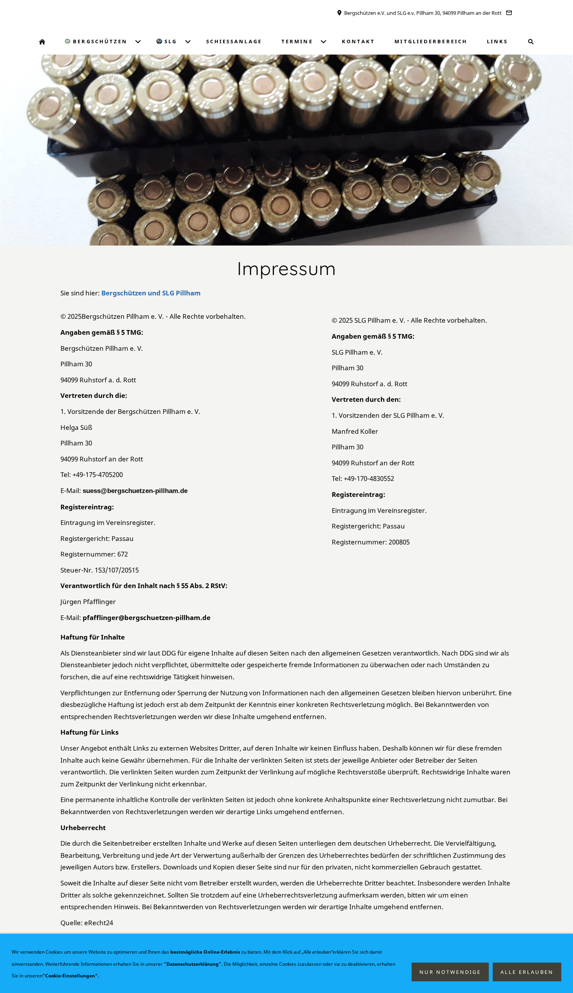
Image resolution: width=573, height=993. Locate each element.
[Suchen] (531, 41)
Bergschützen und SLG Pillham (151, 292)
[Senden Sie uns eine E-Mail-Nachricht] (509, 12)
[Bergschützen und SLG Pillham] (42, 41)
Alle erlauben (527, 971)
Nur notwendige (450, 971)
